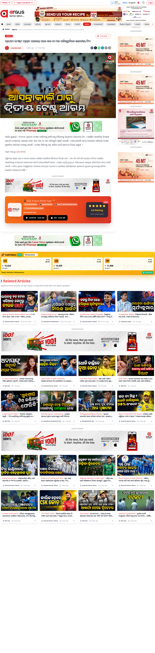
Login (150, 2)
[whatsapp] (99, 47)
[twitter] (95, 47)
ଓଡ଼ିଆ (124, 2)
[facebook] (91, 47)
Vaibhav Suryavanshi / (128, 502)
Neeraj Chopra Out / (49, 303)
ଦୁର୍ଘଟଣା (37, 24)
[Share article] (35, 310)
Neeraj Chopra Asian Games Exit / (16, 303)
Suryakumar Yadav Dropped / (92, 303)
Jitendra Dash (16, 48)
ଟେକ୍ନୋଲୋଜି (98, 24)
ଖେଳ (18, 151)
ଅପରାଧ (137, 24)
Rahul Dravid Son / (10, 467)
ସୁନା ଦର (47, 24)
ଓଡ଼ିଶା (17, 24)
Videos (5, 2)
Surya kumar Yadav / (10, 402)
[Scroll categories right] (152, 24)
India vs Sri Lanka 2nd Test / (52, 467)
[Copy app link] (109, 47)
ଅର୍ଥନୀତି (77, 24)
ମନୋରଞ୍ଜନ (111, 24)
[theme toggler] (138, 3)
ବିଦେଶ (68, 24)
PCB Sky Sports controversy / (52, 402)
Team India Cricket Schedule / (53, 367)
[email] (106, 47)
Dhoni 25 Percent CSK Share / (131, 402)
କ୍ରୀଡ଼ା (87, 24)
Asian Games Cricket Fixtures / (131, 467)
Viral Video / (85, 502)
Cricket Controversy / (10, 367)
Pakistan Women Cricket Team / (92, 467)
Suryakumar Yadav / (127, 303)
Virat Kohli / (123, 367)
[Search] (143, 2)
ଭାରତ (9, 24)
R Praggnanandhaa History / (91, 402)
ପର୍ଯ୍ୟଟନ (58, 24)
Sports (14, 30)
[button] (26, 252)
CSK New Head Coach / (89, 367)
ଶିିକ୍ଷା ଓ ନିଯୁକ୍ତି (125, 24)
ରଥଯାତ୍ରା (27, 24)
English (132, 2)
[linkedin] (102, 47)
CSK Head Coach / (48, 502)
